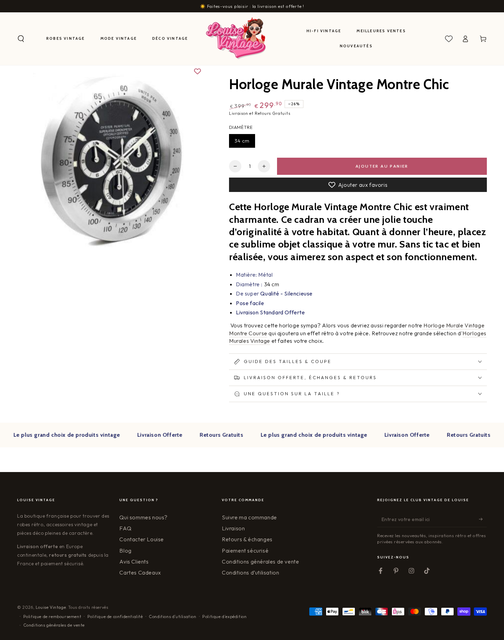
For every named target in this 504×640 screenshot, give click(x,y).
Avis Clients (133, 561)
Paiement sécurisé (245, 550)
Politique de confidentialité (115, 616)
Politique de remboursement (52, 616)
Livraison (233, 528)
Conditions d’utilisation (250, 572)
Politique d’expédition (224, 616)
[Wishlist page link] (449, 39)
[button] (21, 38)
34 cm (242, 141)
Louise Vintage (51, 607)
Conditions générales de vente (260, 561)
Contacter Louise (141, 539)
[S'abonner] (483, 519)
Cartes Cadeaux (140, 572)
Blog (125, 550)
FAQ (125, 528)
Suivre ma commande (249, 517)
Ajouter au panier (382, 166)
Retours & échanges (247, 539)
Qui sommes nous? (143, 517)
